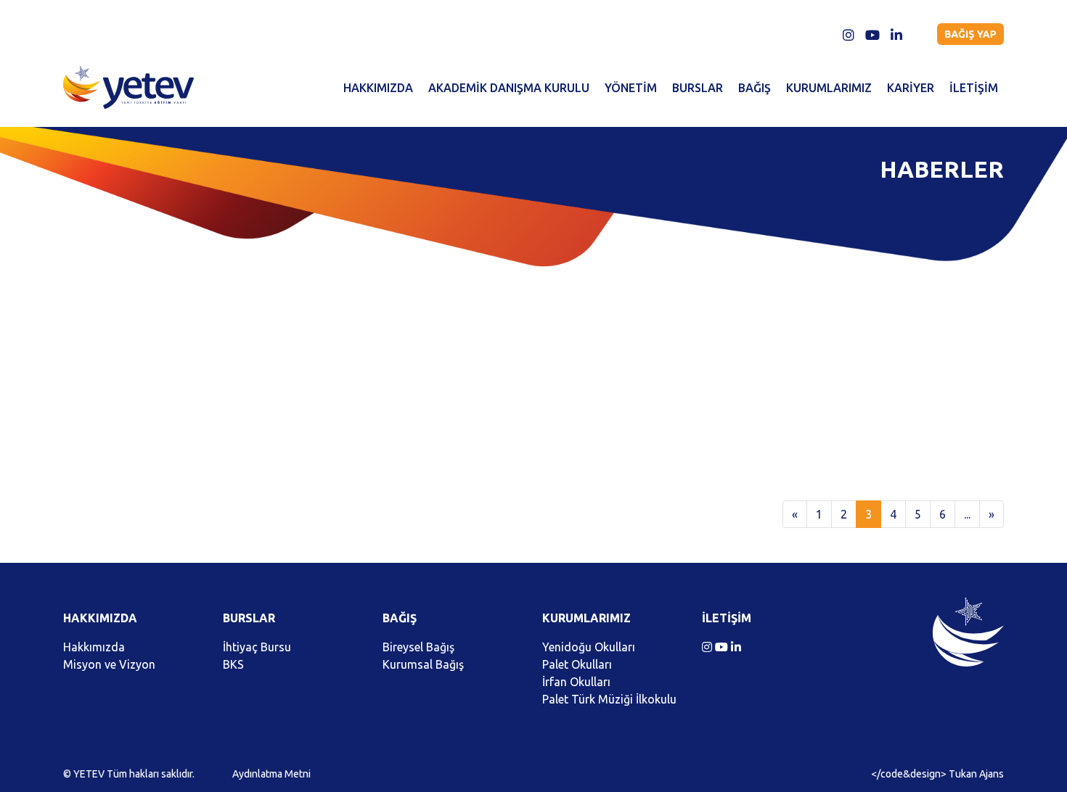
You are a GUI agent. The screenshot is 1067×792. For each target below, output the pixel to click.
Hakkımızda (94, 646)
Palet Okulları (577, 664)
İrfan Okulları (576, 681)
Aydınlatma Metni (271, 774)
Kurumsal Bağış (423, 664)
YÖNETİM (631, 87)
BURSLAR (697, 87)
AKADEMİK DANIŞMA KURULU (508, 87)
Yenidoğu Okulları (588, 646)
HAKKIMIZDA (378, 87)
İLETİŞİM (973, 87)
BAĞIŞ (754, 87)
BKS (233, 664)
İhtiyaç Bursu (257, 646)
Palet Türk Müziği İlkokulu (609, 699)
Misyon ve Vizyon (109, 664)
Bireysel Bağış (418, 646)
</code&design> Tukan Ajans (937, 774)
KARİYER (910, 87)
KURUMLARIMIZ (829, 87)
